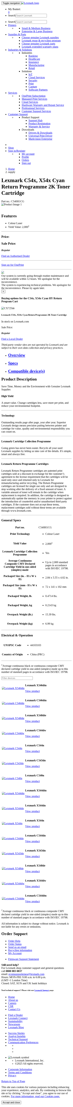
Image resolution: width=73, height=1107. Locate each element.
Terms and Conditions (20, 1072)
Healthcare (34, 59)
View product (32, 691)
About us (13, 1000)
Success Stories (16, 1033)
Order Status (15, 944)
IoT (30, 74)
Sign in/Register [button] (16, 150)
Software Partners (38, 89)
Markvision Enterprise (40, 138)
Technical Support (18, 1039)
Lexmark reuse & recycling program (41, 40)
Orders (25, 160)
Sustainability (15, 1021)
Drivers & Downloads (40, 132)
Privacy (12, 1075)
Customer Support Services (36, 111)
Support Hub (35, 120)
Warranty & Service (39, 126)
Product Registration (39, 123)
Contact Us (14, 1009)
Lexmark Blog (16, 1027)
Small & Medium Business (36, 28)
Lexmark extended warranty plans (40, 46)
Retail (32, 68)
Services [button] (12, 92)
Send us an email (17, 947)
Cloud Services (37, 77)
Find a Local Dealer (12, 338)
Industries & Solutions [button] (20, 49)
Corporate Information (20, 1069)
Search (11, 15)
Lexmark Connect (18, 1018)
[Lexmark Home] (30, 3)
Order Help (14, 941)
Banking (33, 55)
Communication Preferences (23, 1042)
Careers (12, 1003)
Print (31, 83)
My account (28, 153)
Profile (25, 157)
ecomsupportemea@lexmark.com (26, 974)
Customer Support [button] (18, 114)
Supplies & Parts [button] (17, 34)
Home (11, 168)
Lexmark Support (41, 990)
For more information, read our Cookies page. (35, 1096)
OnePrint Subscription (33, 95)
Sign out (26, 163)
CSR (10, 1006)
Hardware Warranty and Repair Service (43, 105)
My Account (15, 953)
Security (33, 80)
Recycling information (20, 950)
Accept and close (11, 1102)
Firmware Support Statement (23, 959)
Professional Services (33, 108)
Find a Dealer (15, 1015)
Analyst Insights (16, 1036)
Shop (11, 147)
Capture (33, 86)
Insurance (34, 62)
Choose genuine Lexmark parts (38, 43)
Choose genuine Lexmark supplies (40, 37)
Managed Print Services (34, 98)
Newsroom (14, 1024)
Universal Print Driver (40, 135)
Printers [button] (12, 25)
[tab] (40, 355)
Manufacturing (36, 65)
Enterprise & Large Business (37, 31)
